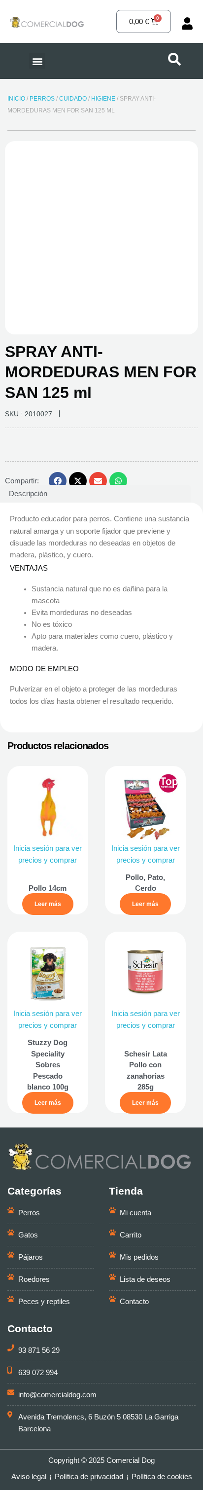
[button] (37, 61)
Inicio (16, 98)
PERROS (42, 98)
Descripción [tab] (28, 494)
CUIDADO (73, 98)
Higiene (103, 98)
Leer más (47, 904)
